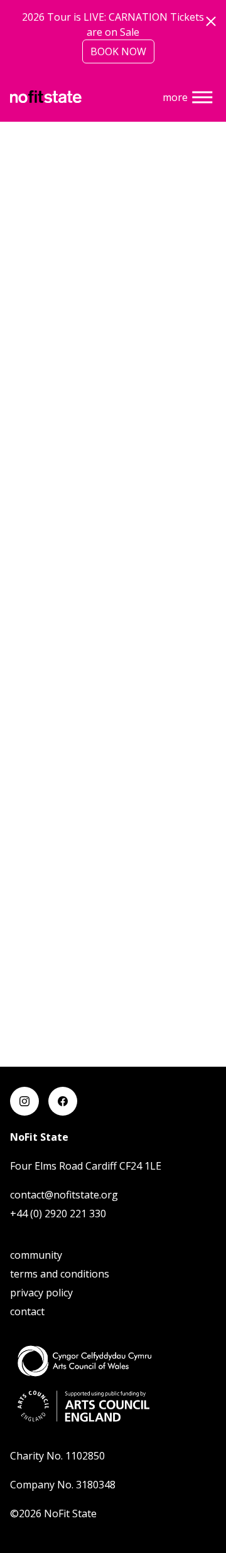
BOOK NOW (118, 51)
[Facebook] (62, 1101)
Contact (27, 1311)
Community (36, 1255)
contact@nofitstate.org (64, 1195)
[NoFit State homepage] (46, 95)
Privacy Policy (41, 1293)
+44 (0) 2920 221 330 (58, 1213)
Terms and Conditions (59, 1274)
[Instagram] (24, 1101)
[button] (202, 97)
